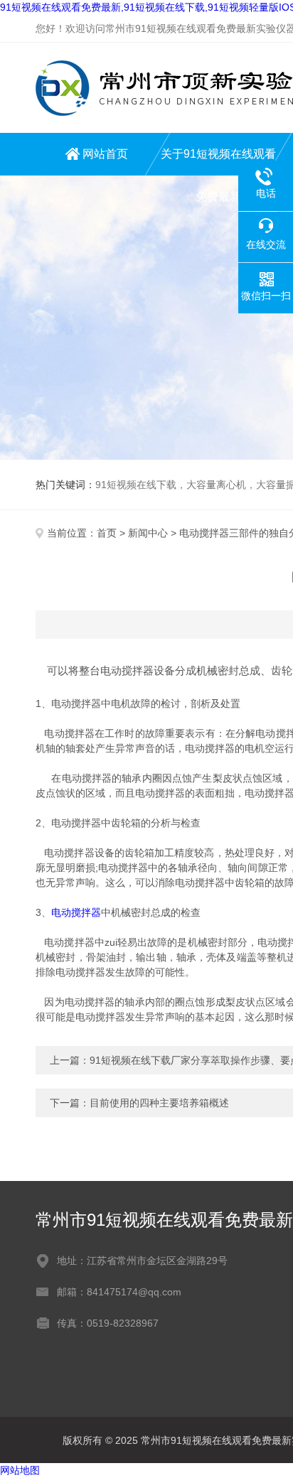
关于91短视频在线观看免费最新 (218, 162)
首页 (107, 533)
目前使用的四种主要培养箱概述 (159, 1102)
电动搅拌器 (76, 912)
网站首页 (105, 154)
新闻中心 (148, 533)
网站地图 (20, 1470)
